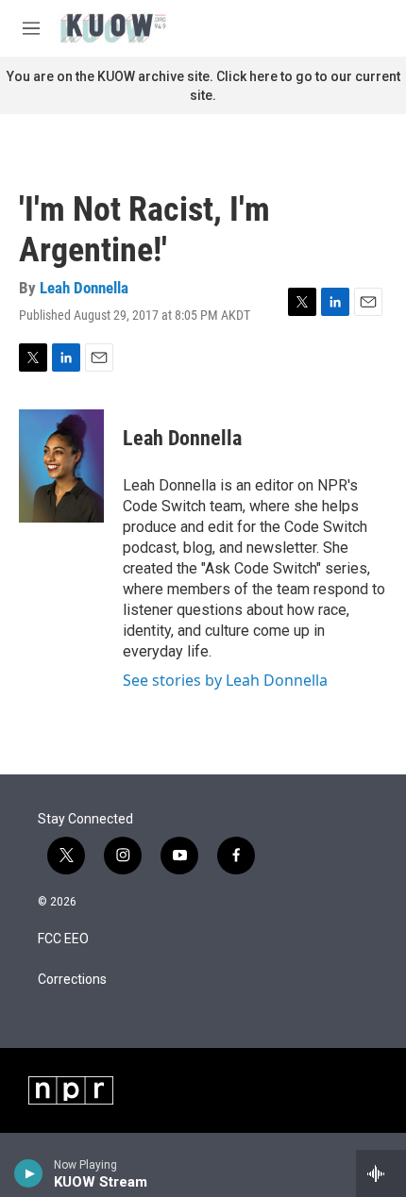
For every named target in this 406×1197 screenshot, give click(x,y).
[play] (29, 1173)
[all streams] (381, 1173)
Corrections (72, 980)
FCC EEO (63, 939)
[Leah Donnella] (61, 466)
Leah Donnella (84, 287)
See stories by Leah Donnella (225, 680)
